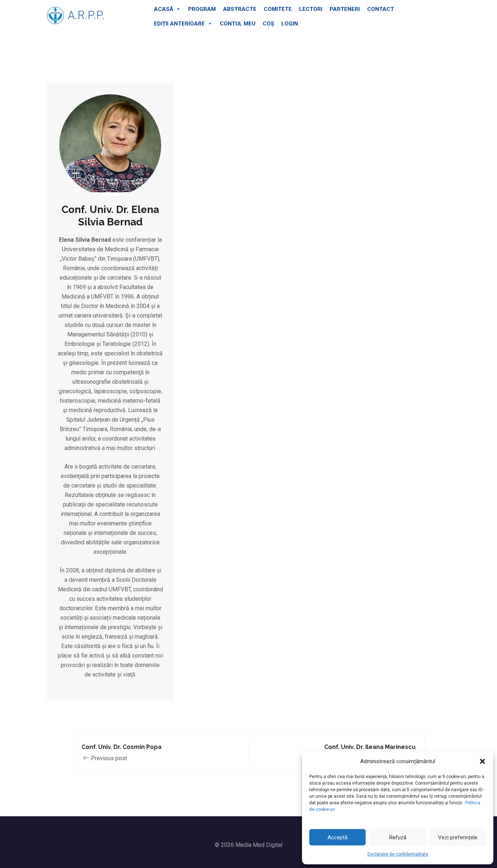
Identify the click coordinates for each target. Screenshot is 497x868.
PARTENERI (345, 9)
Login (289, 23)
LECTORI (310, 9)
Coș (268, 23)
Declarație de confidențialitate (397, 854)
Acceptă (337, 837)
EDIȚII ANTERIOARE (179, 23)
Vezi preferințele (457, 837)
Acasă (163, 9)
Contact (380, 9)
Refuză (397, 837)
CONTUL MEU (237, 23)
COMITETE (278, 9)
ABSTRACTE (240, 9)
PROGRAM (202, 9)
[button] (482, 761)
